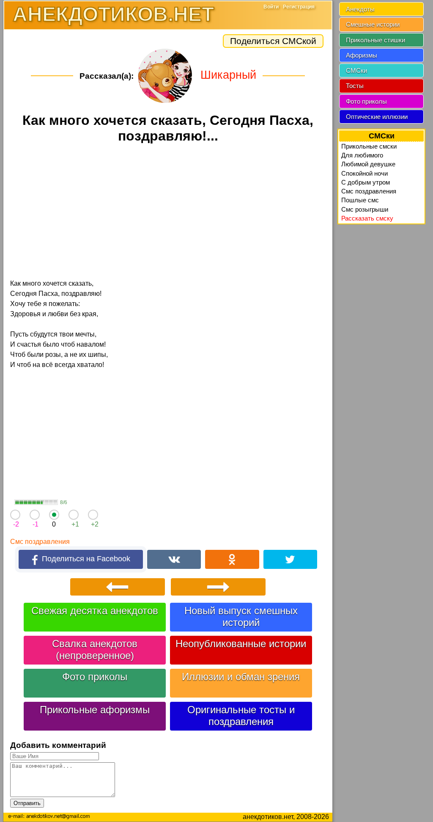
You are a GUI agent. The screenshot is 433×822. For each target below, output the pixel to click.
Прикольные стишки (375, 40)
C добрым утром (365, 182)
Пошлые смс (360, 200)
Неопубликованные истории (240, 643)
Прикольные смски (369, 146)
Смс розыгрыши (364, 209)
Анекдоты (360, 9)
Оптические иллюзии (377, 116)
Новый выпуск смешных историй (241, 616)
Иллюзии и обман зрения (241, 676)
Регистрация (299, 7)
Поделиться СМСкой (273, 41)
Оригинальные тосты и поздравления (241, 715)
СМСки (356, 70)
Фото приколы (94, 676)
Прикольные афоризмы (95, 709)
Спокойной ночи (364, 173)
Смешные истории (373, 24)
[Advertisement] (168, 212)
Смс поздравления (40, 541)
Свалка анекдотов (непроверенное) (94, 649)
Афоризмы (361, 55)
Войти (271, 7)
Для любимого (362, 155)
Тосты (355, 85)
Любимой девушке (368, 164)
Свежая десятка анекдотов (94, 610)
